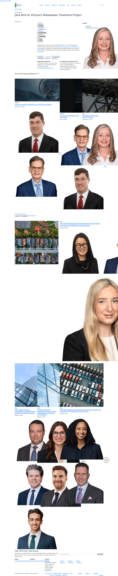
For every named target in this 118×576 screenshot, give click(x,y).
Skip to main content (5, 1)
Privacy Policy (48, 573)
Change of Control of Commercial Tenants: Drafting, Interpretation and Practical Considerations (47, 412)
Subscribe (56, 57)
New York (71, 562)
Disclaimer (65, 573)
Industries (54, 5)
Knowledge (62, 5)
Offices (79, 5)
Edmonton (70, 561)
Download (48, 57)
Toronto (62, 561)
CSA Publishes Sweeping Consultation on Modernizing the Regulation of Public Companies (25, 411)
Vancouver (62, 562)
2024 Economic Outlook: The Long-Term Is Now (33, 104)
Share (40, 57)
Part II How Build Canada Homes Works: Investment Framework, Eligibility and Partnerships (80, 224)
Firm (68, 5)
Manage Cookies (57, 573)
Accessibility (57, 575)
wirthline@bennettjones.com (46, 68)
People (41, 5)
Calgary (47, 561)
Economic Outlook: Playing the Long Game (69, 116)
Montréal (79, 562)
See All (37, 73)
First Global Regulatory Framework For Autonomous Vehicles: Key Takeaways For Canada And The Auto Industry (80, 410)
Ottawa (78, 561)
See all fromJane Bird (20, 214)
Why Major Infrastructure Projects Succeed (90, 116)
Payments (64, 575)
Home (16, 9)
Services (47, 5)
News (20, 9)
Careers (74, 5)
